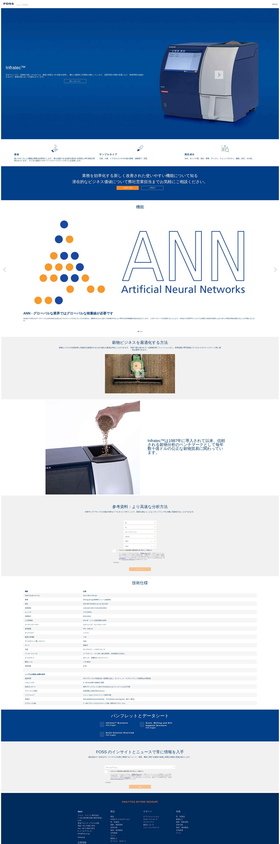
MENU (275, 4)
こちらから (122, 558)
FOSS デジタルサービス (120, 819)
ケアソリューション (151, 817)
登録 (139, 787)
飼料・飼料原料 (116, 825)
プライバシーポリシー (128, 559)
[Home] (9, 3)
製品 (112, 817)
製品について (148, 825)
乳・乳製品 (114, 822)
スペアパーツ (148, 822)
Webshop (81, 837)
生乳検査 (113, 833)
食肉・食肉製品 (116, 830)
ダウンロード (140, 569)
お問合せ (152, 188)
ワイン (113, 836)
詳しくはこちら (75, 81)
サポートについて (150, 819)
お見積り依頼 (127, 188)
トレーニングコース (151, 828)
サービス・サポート (118, 841)
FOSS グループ (145, 553)
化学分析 (113, 828)
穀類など (114, 838)
